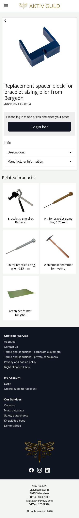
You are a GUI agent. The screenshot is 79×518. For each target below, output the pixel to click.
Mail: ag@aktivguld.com (39, 500)
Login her (39, 126)
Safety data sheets (16, 415)
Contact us (11, 346)
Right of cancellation (17, 367)
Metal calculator (14, 410)
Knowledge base (14, 420)
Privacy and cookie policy (20, 362)
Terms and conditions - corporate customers (32, 351)
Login (7, 383)
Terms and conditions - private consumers (31, 356)
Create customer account (20, 388)
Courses (9, 405)
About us (9, 341)
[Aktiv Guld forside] (39, 6)
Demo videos (12, 425)
